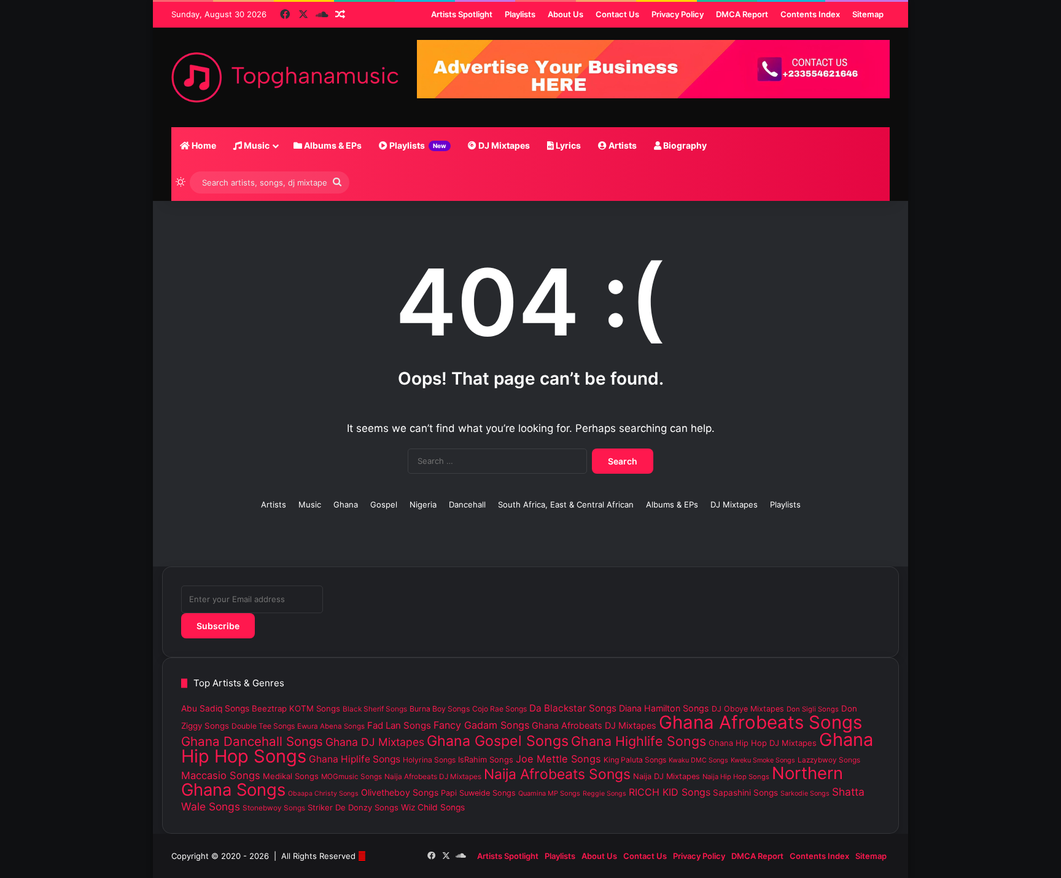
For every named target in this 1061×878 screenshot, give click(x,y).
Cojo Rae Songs (499, 708)
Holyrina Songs (429, 759)
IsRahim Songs (485, 759)
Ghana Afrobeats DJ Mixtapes (594, 725)
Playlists (416, 145)
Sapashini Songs (745, 793)
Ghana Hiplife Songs (354, 759)
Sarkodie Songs (805, 793)
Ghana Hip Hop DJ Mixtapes (763, 743)
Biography (684, 145)
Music (256, 145)
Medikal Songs (291, 776)
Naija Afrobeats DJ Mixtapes (432, 776)
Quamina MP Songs (549, 793)
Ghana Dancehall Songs (252, 741)
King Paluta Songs (635, 759)
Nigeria (423, 504)
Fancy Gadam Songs (481, 725)
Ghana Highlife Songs (638, 741)
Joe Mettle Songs (558, 759)
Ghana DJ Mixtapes (374, 741)
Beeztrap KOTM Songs (296, 708)
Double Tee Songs (263, 726)
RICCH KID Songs (669, 792)
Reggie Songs (604, 794)
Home (203, 145)
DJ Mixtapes (503, 145)
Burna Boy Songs (440, 708)
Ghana (345, 504)
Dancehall (467, 504)
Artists (622, 145)
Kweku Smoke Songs (763, 760)
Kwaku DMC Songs (698, 760)
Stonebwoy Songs (274, 808)
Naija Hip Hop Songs (735, 776)
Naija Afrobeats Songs (557, 774)
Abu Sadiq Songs (215, 708)
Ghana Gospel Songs (498, 741)
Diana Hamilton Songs (664, 708)
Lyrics (567, 145)
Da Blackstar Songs (572, 708)
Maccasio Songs (220, 775)
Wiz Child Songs (433, 807)
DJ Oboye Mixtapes (748, 708)
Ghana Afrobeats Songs (760, 722)
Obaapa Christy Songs (323, 794)
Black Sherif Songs (375, 709)
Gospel (383, 504)
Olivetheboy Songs (399, 792)
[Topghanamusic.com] (284, 77)
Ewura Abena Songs (331, 726)
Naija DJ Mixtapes (666, 776)
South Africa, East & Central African (566, 504)
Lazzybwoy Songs (829, 760)
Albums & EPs (332, 145)
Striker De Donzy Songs (353, 807)
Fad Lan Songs (399, 725)
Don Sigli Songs (813, 709)
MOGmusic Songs (351, 776)
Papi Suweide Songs (478, 793)
